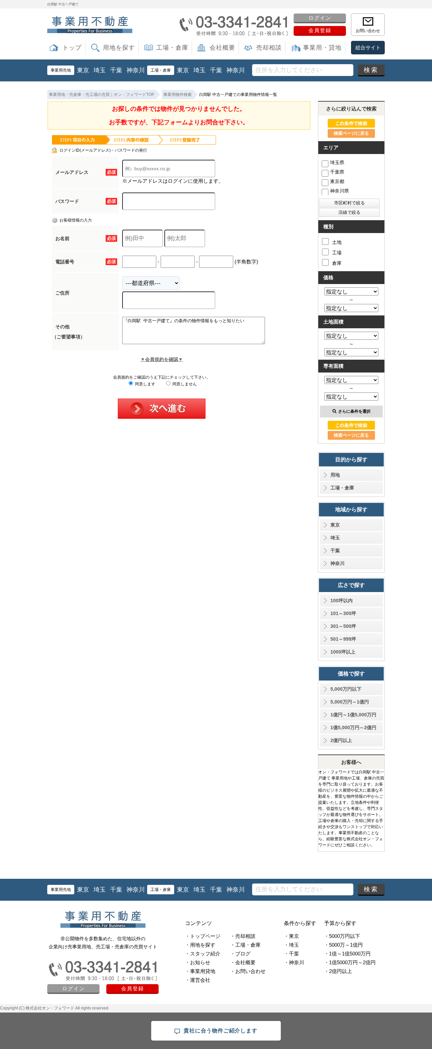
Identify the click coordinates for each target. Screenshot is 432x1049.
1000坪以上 (342, 652)
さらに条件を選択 (354, 411)
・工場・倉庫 (245, 945)
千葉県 (337, 172)
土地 (337, 242)
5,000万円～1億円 (349, 702)
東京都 (337, 181)
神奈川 (136, 70)
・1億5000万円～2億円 (350, 962)
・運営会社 (197, 980)
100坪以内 (341, 600)
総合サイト (368, 47)
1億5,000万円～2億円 (353, 727)
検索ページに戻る (351, 133)
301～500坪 (343, 626)
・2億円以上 (338, 971)
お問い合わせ (368, 30)
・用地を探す (200, 945)
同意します (144, 384)
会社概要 (222, 47)
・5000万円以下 (342, 936)
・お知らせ (197, 962)
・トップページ (202, 936)
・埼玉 (291, 945)
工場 (337, 252)
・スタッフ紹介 (202, 953)
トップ (72, 47)
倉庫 (337, 263)
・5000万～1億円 (343, 945)
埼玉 (99, 70)
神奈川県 (339, 191)
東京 (83, 70)
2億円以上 (341, 740)
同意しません (184, 384)
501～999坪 (343, 639)
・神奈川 (294, 962)
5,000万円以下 (345, 689)
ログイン (319, 18)
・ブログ (240, 953)
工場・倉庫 (172, 47)
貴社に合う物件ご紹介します (220, 1030)
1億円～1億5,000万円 (353, 714)
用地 (335, 475)
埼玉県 (337, 162)
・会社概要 (242, 962)
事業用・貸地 (322, 47)
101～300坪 (343, 613)
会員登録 (319, 30)
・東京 (291, 936)
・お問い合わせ (248, 971)
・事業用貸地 (200, 971)
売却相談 (269, 47)
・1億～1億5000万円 (347, 953)
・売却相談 (242, 936)
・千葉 (291, 953)
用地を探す (119, 47)
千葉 (116, 70)
